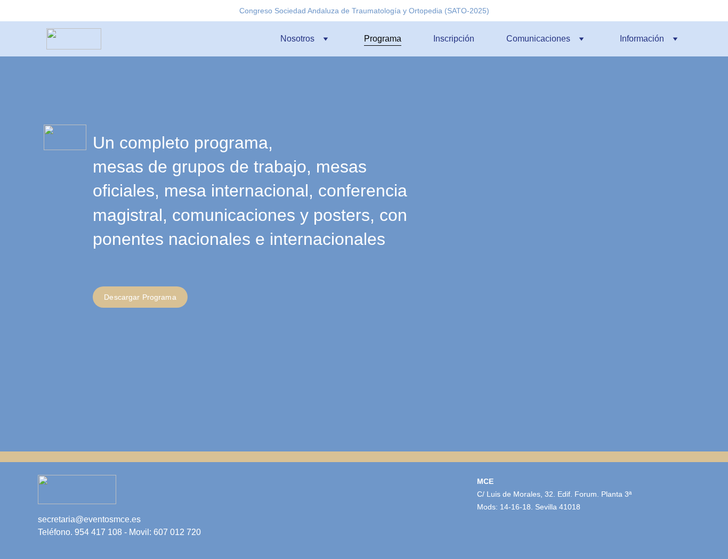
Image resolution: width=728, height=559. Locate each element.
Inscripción (453, 38)
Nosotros (297, 38)
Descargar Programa (140, 297)
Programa (382, 38)
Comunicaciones (538, 38)
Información (642, 38)
